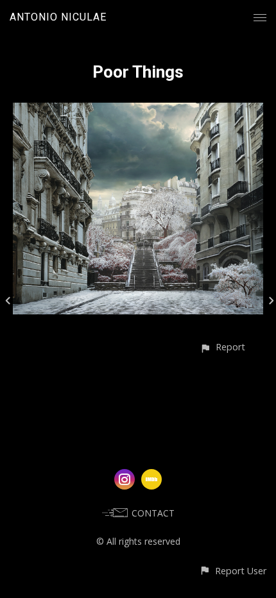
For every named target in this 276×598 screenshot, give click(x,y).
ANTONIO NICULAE (58, 17)
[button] (222, 347)
